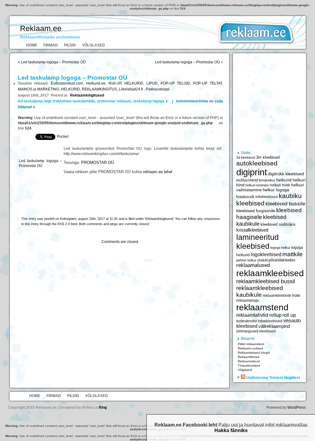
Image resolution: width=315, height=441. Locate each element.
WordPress (296, 407)
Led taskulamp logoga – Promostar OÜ (53, 62)
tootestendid (246, 321)
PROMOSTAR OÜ (97, 163)
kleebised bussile (285, 204)
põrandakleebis (282, 260)
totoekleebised (270, 321)
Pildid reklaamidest (251, 344)
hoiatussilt (245, 197)
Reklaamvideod (249, 361)
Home (31, 45)
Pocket (62, 136)
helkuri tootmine (257, 185)
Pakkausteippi (157, 89)
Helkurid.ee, (97, 83)
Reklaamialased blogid (254, 352)
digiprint (251, 172)
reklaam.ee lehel (157, 172)
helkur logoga (276, 189)
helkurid (284, 179)
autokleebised (256, 163)
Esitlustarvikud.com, (68, 83)
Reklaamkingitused (87, 95)
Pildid (70, 45)
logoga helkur (280, 247)
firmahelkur (267, 180)
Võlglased (93, 45)
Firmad (50, 45)
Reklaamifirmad (248, 357)
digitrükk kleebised (286, 173)
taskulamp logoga (148, 101)
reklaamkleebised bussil (265, 281)
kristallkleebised (252, 229)
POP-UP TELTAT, (208, 83)
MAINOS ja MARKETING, (39, 89)
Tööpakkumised (249, 365)
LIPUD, (153, 83)
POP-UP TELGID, (177, 83)
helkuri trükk (280, 185)
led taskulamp (30, 101)
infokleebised (266, 197)
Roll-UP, (116, 83)
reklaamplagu (247, 300)
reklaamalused (253, 265)
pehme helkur (246, 260)
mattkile (292, 254)
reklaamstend (262, 307)
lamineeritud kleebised (257, 241)
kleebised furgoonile (255, 211)
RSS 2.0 (64, 224)
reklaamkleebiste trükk (281, 295)
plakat (262, 260)
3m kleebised (268, 157)
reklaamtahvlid (252, 315)
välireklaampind (274, 326)
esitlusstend (247, 180)
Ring (103, 407)
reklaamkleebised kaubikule (259, 291)
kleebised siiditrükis (278, 224)
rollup (275, 315)
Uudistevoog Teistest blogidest (273, 377)
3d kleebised (245, 157)
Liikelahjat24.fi (131, 89)
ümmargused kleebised (256, 331)
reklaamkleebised (270, 273)
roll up (289, 315)
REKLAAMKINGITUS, (100, 89)
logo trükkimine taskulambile (69, 101)
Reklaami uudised (250, 348)
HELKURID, (135, 83)
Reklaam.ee (41, 28)
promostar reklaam (114, 101)
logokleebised (266, 254)
